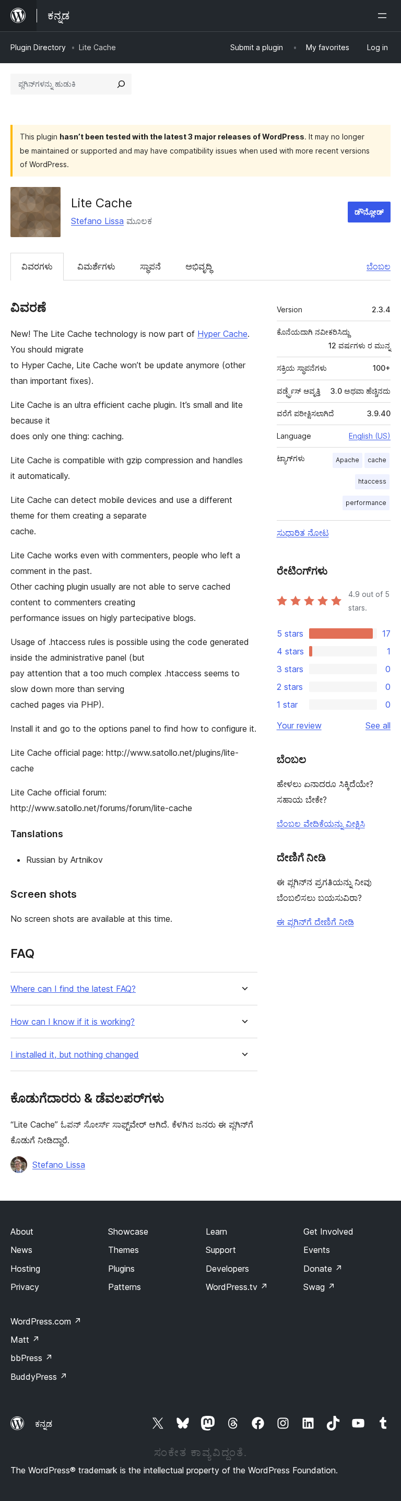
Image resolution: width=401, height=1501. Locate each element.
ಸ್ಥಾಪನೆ (150, 266)
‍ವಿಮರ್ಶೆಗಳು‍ (96, 266)
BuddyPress (38, 1376)
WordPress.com (45, 1321)
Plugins (121, 1268)
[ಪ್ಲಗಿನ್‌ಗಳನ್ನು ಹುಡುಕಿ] (121, 84)
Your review (299, 725)
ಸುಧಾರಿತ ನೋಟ (303, 532)
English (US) (370, 435)
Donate (323, 1268)
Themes (123, 1250)
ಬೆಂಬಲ (379, 266)
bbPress (31, 1358)
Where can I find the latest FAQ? (73, 989)
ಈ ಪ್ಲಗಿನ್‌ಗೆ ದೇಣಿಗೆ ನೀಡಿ (315, 922)
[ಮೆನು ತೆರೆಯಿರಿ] (384, 15)
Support (221, 1250)
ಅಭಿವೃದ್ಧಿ (198, 266)
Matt (25, 1339)
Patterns (124, 1287)
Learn (216, 1231)
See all (378, 725)
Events (316, 1250)
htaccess (372, 481)
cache (377, 460)
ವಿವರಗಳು (37, 266)
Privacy (24, 1287)
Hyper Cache (222, 334)
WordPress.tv (237, 1287)
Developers (227, 1268)
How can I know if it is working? (72, 1022)
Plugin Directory (38, 47)
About (21, 1231)
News (21, 1250)
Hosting (25, 1268)
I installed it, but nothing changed (74, 1055)
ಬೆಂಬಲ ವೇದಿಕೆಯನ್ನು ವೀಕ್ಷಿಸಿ (321, 823)
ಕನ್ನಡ (43, 1423)
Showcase (128, 1231)
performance (366, 503)
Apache (347, 460)
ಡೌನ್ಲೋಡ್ (369, 211)
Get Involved (328, 1231)
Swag (319, 1287)
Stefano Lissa (97, 221)
